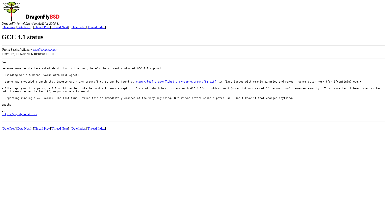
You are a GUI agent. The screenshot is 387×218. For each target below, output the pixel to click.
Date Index (79, 27)
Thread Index (96, 27)
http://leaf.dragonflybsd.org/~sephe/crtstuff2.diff (175, 81)
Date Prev (9, 27)
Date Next (23, 27)
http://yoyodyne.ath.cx (19, 114)
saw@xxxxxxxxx (44, 49)
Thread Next (60, 27)
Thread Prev (42, 27)
